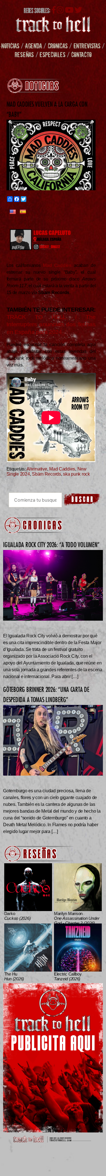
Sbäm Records (46, 474)
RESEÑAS (24, 54)
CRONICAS (58, 45)
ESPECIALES (52, 54)
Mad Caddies (62, 469)
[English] (12, 212)
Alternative (37, 469)
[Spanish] (23, 212)
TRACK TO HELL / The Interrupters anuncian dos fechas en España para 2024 (51, 324)
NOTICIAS (10, 45)
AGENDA (33, 45)
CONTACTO (81, 54)
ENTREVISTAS (87, 45)
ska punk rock (76, 474)
